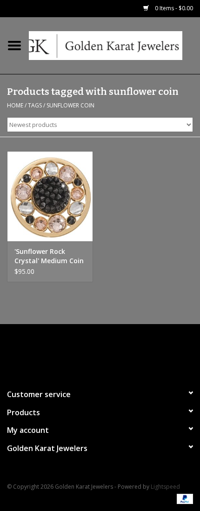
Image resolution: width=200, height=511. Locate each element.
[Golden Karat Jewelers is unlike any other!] (114, 44)
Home (15, 105)
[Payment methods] (183, 498)
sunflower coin (70, 105)
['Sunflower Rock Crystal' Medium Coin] (50, 196)
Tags (35, 105)
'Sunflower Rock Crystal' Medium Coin (49, 256)
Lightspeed (165, 487)
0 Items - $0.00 (173, 8)
